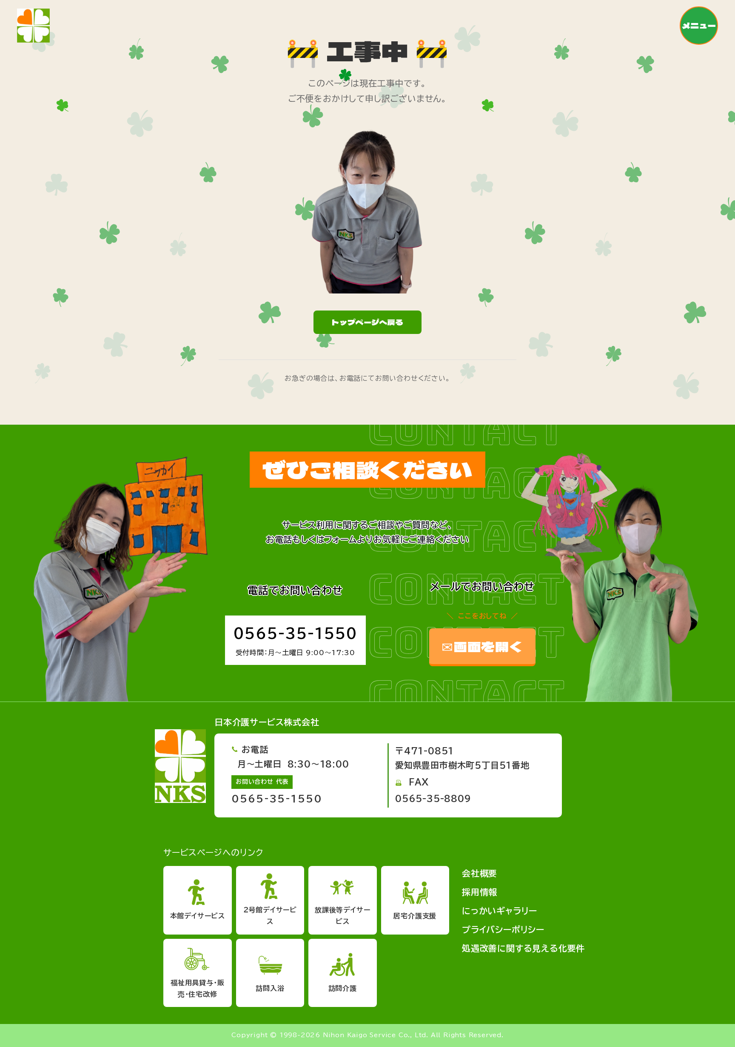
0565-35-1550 (295, 633)
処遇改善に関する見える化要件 (523, 948)
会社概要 (479, 873)
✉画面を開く (482, 646)
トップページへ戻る (367, 322)
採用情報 (479, 892)
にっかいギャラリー (499, 910)
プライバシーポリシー (503, 929)
